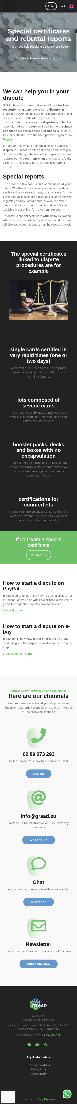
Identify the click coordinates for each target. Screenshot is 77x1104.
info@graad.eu (52, 1034)
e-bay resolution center (18, 654)
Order (51, 6)
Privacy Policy (38, 1069)
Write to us (39, 840)
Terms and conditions (38, 1065)
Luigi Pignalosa (46, 1099)
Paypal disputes (13, 610)
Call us (38, 774)
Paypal (8, 139)
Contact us (39, 555)
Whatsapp (39, 902)
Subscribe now (38, 964)
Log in (63, 6)
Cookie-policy (38, 1073)
